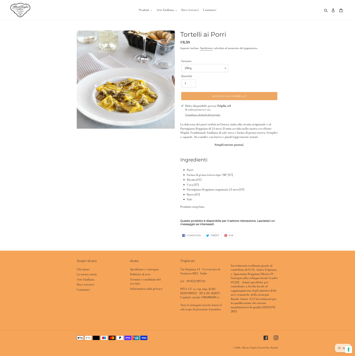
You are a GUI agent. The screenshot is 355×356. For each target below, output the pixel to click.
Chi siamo (83, 269)
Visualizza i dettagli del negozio (202, 115)
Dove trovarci (85, 284)
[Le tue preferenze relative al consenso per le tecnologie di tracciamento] (348, 349)
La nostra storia (87, 274)
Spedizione (206, 48)
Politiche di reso (140, 274)
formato (186, 61)
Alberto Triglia (249, 347)
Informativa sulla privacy (146, 289)
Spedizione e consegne (144, 269)
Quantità (186, 76)
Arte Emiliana (85, 279)
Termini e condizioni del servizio (145, 281)
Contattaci (83, 290)
